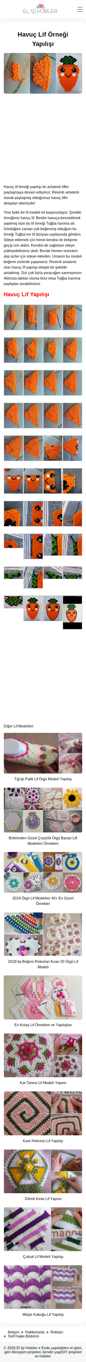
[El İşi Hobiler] (40, 13)
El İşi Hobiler (27, 1348)
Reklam (56, 1332)
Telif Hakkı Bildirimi (23, 1336)
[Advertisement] (43, 137)
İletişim (13, 1332)
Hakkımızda (34, 1332)
